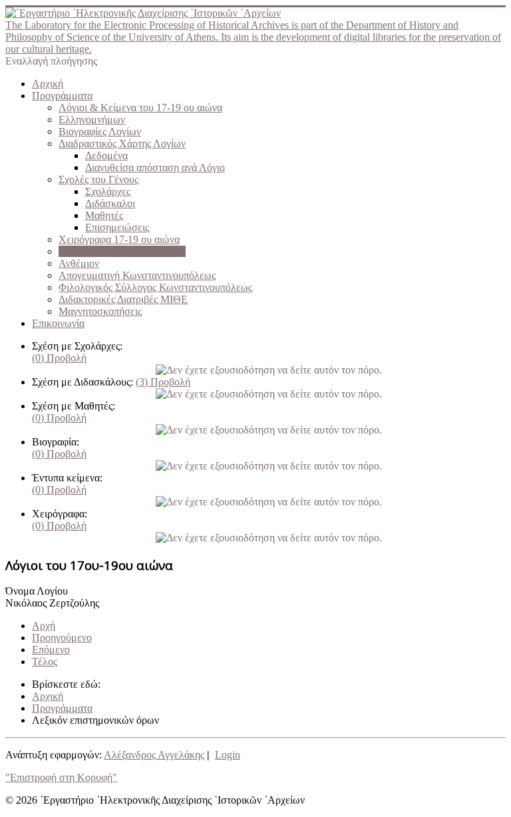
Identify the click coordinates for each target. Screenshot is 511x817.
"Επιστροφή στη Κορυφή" (61, 777)
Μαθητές (104, 215)
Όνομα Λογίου (36, 591)
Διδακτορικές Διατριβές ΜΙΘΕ (123, 299)
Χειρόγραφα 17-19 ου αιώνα (119, 239)
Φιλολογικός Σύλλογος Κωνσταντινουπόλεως (155, 287)
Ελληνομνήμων (92, 119)
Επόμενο (51, 649)
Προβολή (59, 358)
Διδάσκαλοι (110, 203)
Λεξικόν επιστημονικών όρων (122, 251)
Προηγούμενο (62, 637)
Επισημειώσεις (117, 227)
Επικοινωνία (58, 323)
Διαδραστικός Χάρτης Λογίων (122, 143)
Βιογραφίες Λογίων (100, 131)
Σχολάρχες (107, 191)
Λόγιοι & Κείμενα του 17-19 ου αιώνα (140, 107)
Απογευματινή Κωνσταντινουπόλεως (137, 275)
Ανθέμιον (79, 263)
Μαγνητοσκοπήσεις (100, 311)
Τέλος (44, 661)
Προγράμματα (62, 95)
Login (227, 754)
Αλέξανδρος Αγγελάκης (154, 754)
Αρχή (43, 625)
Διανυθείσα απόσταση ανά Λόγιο (155, 167)
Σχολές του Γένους (98, 179)
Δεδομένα (106, 155)
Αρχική (47, 83)
